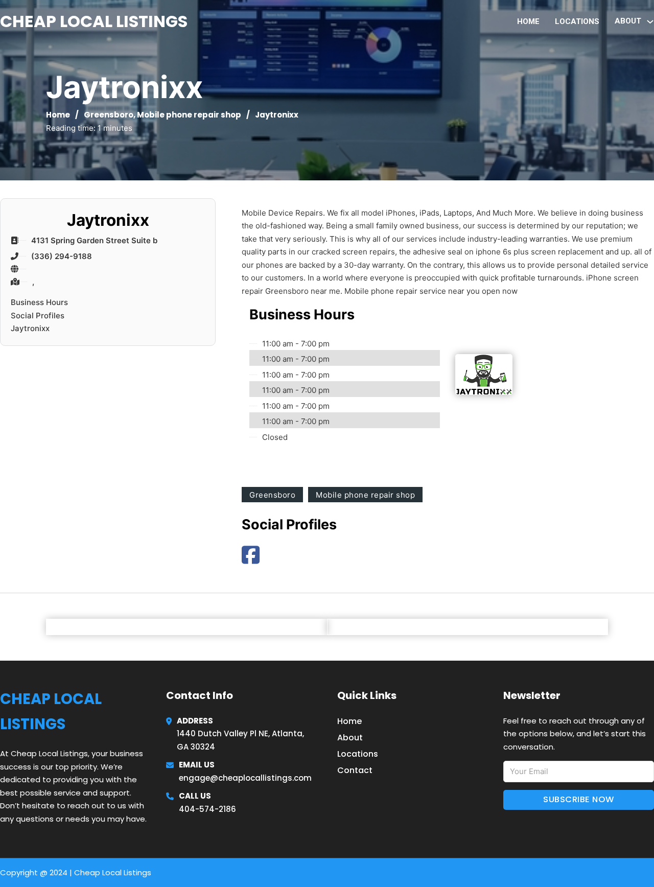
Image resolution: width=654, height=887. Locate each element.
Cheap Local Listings (94, 21)
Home (528, 21)
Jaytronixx (30, 328)
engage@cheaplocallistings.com (245, 778)
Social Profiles (37, 315)
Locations (577, 21)
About (350, 737)
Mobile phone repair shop (189, 114)
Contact (354, 770)
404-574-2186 (207, 809)
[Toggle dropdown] (650, 22)
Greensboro (108, 114)
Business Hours (39, 302)
